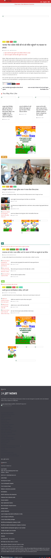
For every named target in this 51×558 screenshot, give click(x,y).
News (8, 41)
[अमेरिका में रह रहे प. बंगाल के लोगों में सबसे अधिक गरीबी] (5, 306)
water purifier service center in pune (8, 431)
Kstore (21, 546)
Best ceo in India (4, 442)
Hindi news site (4, 450)
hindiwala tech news (5, 440)
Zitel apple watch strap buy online (8, 447)
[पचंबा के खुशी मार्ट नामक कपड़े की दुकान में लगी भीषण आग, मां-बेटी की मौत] (5, 200)
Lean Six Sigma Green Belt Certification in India (11, 514)
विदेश (17, 287)
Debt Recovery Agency (6, 419)
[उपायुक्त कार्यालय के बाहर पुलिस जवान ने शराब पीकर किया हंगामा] (25, 172)
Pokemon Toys (4, 436)
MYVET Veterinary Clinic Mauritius (9, 494)
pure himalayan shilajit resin (23, 550)
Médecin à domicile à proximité (8, 489)
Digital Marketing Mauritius (7, 427)
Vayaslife (3, 548)
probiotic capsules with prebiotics (42, 550)
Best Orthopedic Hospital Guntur (8, 505)
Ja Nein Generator (5, 511)
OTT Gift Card (4, 546)
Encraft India (3, 444)
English (45, 2)
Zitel (2, 457)
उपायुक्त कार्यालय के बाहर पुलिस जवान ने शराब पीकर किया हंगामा (20, 189)
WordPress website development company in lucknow (13, 525)
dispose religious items (6, 429)
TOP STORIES (12, 249)
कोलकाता (14, 287)
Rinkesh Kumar (14, 50)
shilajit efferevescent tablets (36, 548)
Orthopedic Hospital (8, 483)
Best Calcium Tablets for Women (8, 434)
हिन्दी (49, 2)
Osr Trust (3, 449)
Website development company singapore (10, 455)
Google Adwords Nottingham (7, 424)
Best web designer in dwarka (7, 412)
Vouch (9, 480)
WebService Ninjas (5, 422)
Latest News (4, 477)
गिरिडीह (11, 41)
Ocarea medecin (4, 500)
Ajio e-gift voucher (5, 459)
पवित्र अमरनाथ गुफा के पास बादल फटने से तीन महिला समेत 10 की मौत (22, 269)
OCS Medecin (4, 491)
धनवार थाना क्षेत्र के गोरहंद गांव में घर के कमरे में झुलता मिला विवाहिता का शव (38, 88)
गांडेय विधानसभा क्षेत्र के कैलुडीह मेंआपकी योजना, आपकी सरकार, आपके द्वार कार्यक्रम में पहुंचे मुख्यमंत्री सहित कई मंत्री (29, 206)
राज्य (26, 249)
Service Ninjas (4, 421)
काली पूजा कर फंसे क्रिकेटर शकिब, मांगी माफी (15, 290)
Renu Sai (3, 544)
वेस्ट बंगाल (21, 287)
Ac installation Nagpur (5, 426)
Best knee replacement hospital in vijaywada (10, 445)
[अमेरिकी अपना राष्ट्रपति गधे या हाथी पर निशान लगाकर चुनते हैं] (5, 300)
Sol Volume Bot (4, 538)
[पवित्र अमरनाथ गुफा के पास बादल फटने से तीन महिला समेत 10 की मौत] (5, 269)
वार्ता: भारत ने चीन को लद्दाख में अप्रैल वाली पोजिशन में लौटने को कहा (22, 311)
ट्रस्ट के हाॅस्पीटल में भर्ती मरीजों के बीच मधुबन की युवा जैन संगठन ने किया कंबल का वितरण (25, 109)
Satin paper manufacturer (6, 432)
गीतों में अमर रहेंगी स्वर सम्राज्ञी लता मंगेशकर (18, 274)
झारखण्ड (15, 41)
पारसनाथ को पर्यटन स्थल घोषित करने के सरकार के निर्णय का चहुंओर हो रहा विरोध (25, 252)
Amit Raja (14, 292)
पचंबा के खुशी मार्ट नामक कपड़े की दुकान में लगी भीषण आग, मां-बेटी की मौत (23, 199)
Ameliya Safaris (4, 508)
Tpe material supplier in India (7, 452)
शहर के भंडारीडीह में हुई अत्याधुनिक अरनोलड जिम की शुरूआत (13, 88)
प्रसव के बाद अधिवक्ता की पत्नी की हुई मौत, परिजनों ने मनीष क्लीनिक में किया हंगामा (24, 213)
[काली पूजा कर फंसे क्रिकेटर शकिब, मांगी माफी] (25, 284)
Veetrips (3, 536)
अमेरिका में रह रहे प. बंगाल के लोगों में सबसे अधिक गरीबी (20, 305)
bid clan (2, 417)
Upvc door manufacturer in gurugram (9, 454)
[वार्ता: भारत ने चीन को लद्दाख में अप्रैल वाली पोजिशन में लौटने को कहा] (5, 311)
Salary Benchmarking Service (7, 437)
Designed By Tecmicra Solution (8, 414)
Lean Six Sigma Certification (7, 516)
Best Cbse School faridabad (7, 533)
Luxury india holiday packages (8, 519)
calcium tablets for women (8, 551)
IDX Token (3, 541)
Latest (4, 41)
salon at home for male (6, 416)
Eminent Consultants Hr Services (8, 439)
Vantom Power (7, 486)
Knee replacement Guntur (7, 502)
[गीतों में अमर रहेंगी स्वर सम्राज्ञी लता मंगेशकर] (5, 275)
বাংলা (41, 2)
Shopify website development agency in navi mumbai (13, 527)
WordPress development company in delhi (10, 522)
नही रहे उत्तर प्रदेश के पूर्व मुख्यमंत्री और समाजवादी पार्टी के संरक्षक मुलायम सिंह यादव (25, 262)
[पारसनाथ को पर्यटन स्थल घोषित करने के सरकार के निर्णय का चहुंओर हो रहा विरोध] (25, 246)
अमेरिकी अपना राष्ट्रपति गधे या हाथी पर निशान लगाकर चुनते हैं (21, 299)
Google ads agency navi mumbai (8, 530)
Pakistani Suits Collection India (8, 497)
